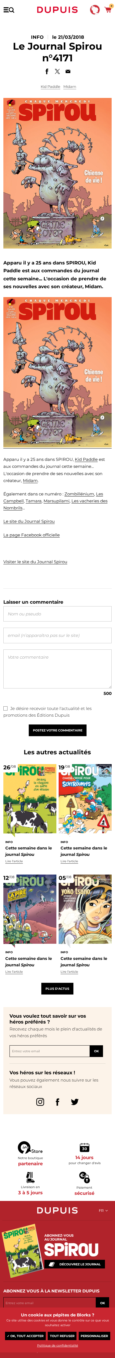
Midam (69, 86)
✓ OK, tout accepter (25, 1336)
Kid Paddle (50, 86)
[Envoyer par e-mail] (68, 71)
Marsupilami (57, 501)
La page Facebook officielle (31, 535)
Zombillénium (79, 494)
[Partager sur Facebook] (47, 71)
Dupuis (57, 9)
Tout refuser (62, 1336)
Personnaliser (94, 1336)
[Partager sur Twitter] (57, 71)
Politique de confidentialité (57, 1345)
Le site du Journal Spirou (29, 521)
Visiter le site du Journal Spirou (35, 561)
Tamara (34, 501)
